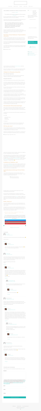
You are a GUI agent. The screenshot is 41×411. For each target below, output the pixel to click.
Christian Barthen (11, 280)
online (8, 160)
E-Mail (5, 389)
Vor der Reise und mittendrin (16, 227)
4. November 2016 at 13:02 (12, 324)
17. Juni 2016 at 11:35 (10, 244)
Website (5, 393)
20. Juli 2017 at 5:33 (10, 355)
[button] (6, 223)
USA (20, 217)
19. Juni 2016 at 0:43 (9, 254)
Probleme (9, 157)
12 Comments (16, 12)
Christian (7, 253)
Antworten (5, 241)
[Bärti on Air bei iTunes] (33, 47)
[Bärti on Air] (32, 46)
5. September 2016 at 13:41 (10, 299)
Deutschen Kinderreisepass (16, 158)
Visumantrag (6, 159)
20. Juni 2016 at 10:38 (12, 281)
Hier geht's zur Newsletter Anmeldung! (32, 42)
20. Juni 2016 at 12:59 (13, 290)
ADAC (17, 196)
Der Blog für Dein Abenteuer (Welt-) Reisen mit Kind (20, 3)
